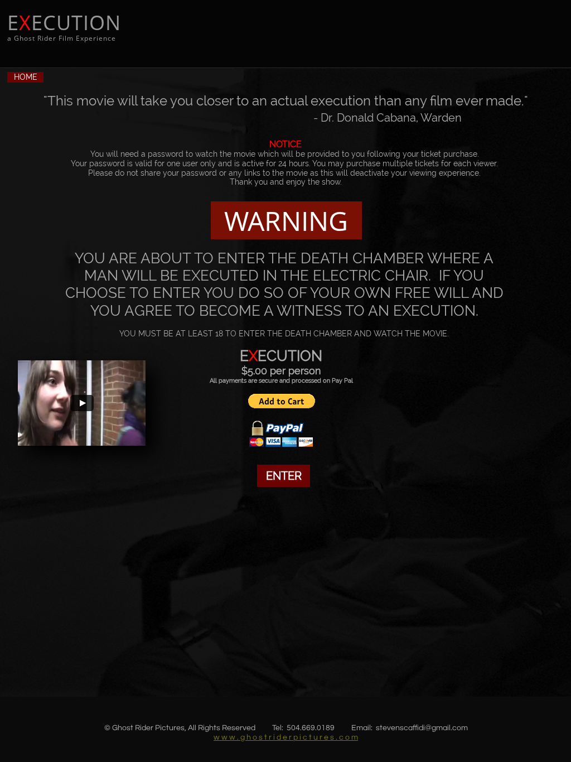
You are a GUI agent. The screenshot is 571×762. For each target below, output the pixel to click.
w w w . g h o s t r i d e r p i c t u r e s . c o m (286, 737)
